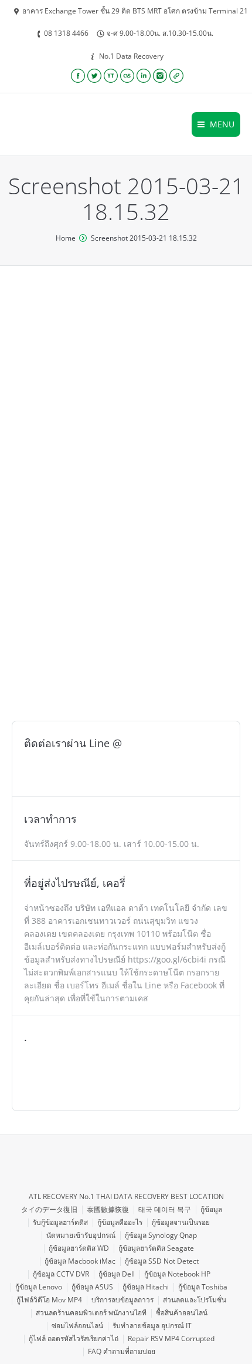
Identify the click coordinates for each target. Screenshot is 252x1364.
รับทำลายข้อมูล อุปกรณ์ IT (152, 1326)
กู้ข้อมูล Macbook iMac (80, 1261)
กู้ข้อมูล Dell (116, 1274)
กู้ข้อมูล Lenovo (38, 1287)
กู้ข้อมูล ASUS (92, 1287)
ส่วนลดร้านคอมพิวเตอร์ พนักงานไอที (91, 1313)
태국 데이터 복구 (164, 1209)
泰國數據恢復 (108, 1209)
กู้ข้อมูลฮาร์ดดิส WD (79, 1248)
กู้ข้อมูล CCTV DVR (61, 1274)
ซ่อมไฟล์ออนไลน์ (77, 1326)
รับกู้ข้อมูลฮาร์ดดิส (60, 1222)
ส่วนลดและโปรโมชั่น (194, 1300)
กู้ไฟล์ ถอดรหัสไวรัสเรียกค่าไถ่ (73, 1338)
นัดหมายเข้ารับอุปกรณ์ (80, 1235)
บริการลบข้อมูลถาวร (122, 1300)
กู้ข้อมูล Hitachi (145, 1287)
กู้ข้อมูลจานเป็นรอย (181, 1222)
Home (66, 238)
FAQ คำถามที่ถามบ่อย (121, 1351)
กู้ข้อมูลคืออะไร (119, 1222)
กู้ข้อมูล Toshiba (202, 1287)
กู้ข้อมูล (211, 1209)
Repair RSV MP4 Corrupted (171, 1338)
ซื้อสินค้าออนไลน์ (181, 1313)
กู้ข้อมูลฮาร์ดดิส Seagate (156, 1248)
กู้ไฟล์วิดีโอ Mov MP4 (49, 1300)
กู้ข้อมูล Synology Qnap (161, 1235)
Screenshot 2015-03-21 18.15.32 (144, 238)
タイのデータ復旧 (49, 1209)
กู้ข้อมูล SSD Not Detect (162, 1261)
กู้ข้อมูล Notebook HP (177, 1274)
